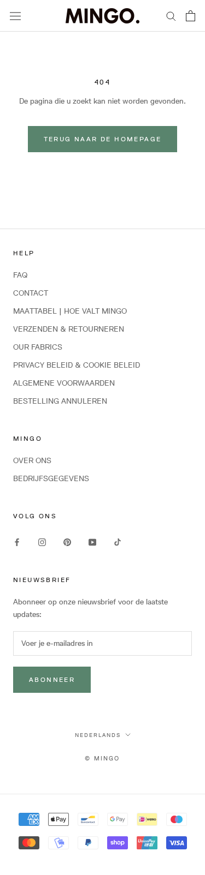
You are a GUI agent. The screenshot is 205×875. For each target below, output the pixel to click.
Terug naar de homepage (103, 138)
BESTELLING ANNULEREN (60, 401)
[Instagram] (42, 541)
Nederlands (98, 734)
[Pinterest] (67, 541)
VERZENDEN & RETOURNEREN (68, 329)
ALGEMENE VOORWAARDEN (64, 383)
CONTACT (30, 293)
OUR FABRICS (37, 347)
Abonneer (52, 679)
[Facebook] (17, 541)
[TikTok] (117, 541)
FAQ (20, 275)
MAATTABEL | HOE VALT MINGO (70, 311)
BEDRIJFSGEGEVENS (51, 478)
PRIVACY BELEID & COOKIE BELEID (76, 365)
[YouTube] (92, 541)
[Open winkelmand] (190, 15)
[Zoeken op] (171, 15)
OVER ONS (32, 460)
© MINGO (102, 758)
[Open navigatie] (15, 15)
